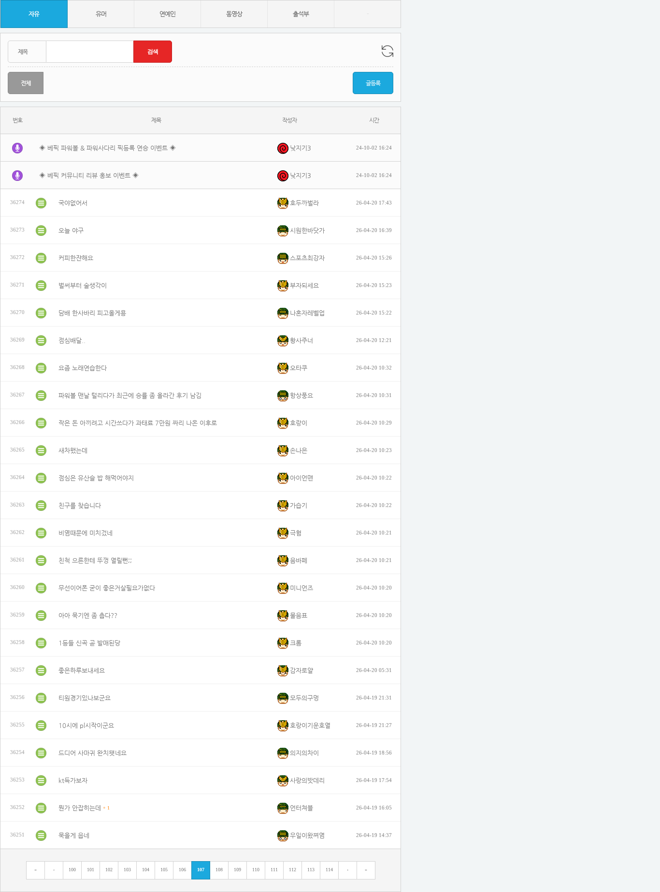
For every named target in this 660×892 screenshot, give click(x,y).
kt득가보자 (72, 780)
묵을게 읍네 (73, 835)
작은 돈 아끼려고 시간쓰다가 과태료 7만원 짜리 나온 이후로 (137, 422)
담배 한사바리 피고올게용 (92, 312)
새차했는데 (72, 450)
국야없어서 (72, 202)
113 (311, 869)
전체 (25, 83)
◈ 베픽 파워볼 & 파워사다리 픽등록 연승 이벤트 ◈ (107, 147)
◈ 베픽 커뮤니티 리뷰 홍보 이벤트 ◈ (89, 175)
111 (274, 869)
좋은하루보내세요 (81, 670)
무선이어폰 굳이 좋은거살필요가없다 (106, 587)
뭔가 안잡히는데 (79, 807)
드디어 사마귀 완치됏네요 (92, 752)
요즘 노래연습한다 (82, 367)
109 (237, 869)
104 (145, 869)
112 (292, 869)
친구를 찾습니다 (79, 505)
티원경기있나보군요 (84, 697)
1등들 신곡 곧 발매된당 (89, 642)
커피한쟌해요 (75, 257)
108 (219, 869)
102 (109, 869)
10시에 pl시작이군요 (86, 725)
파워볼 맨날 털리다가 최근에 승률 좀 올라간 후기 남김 (129, 395)
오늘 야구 (71, 230)
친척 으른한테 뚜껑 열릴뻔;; (95, 560)
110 (255, 869)
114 (329, 869)
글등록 (373, 83)
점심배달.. (72, 340)
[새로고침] (387, 51)
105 (164, 869)
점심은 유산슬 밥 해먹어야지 (96, 477)
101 (90, 869)
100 (72, 869)
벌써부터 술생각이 (82, 285)
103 (127, 869)
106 (182, 869)
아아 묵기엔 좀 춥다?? (87, 615)
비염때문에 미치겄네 (85, 532)
